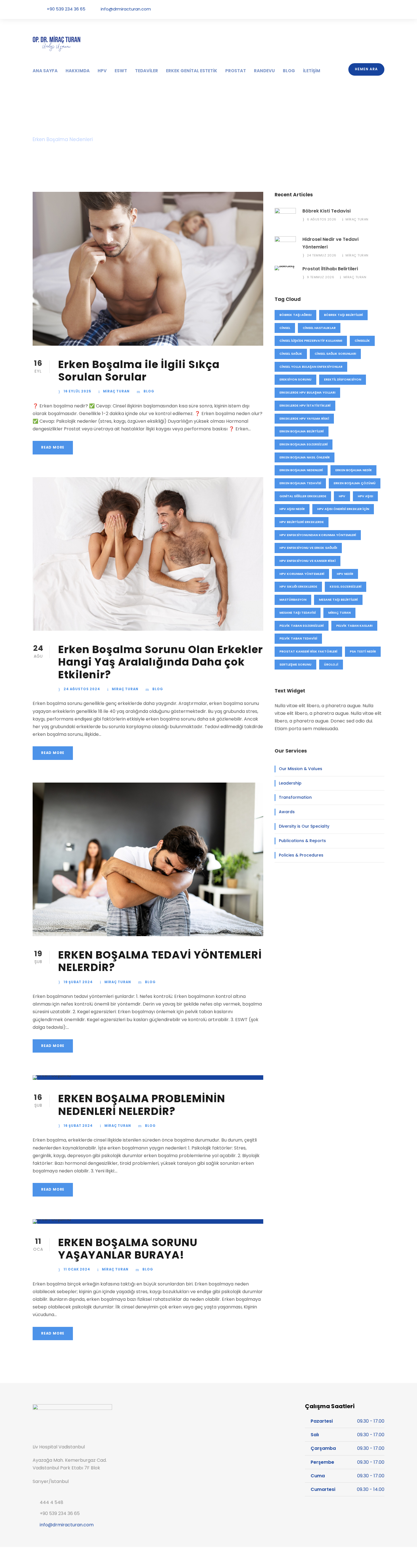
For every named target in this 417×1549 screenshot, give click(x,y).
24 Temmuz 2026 (321, 255)
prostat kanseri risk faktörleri (308, 651)
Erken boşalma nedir (353, 470)
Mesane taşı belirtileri (338, 599)
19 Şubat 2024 (78, 982)
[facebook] (351, 9)
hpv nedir (345, 573)
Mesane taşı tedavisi (297, 612)
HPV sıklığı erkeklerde (298, 586)
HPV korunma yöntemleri (301, 573)
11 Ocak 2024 (77, 1269)
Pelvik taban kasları (354, 625)
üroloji (331, 664)
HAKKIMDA (78, 71)
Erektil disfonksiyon (342, 379)
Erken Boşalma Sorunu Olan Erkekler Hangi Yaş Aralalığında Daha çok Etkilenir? (160, 662)
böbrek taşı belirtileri (343, 315)
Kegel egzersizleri (345, 586)
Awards (287, 812)
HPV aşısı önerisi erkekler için (343, 509)
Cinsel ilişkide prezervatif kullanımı (310, 340)
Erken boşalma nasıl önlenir (304, 457)
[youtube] (374, 9)
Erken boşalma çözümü (355, 483)
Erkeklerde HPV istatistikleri (304, 405)
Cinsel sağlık (290, 353)
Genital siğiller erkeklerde (302, 496)
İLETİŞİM (311, 71)
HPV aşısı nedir (292, 509)
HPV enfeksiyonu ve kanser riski (307, 560)
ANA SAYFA (45, 71)
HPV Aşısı (365, 496)
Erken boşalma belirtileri (301, 431)
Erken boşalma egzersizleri (303, 444)
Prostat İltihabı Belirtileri (330, 268)
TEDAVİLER (146, 71)
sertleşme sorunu (295, 664)
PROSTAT (235, 71)
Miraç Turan (116, 391)
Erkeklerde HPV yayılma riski (304, 418)
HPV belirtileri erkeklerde (301, 522)
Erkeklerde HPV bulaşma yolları (307, 392)
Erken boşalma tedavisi (300, 483)
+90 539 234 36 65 (66, 9)
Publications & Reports (302, 840)
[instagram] (382, 9)
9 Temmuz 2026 (320, 277)
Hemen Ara (366, 69)
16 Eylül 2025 (77, 391)
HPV (102, 71)
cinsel (284, 328)
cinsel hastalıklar (319, 328)
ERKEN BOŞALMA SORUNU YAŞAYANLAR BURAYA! (127, 1248)
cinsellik (362, 340)
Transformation (295, 797)
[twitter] (366, 9)
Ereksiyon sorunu (295, 379)
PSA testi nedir (363, 651)
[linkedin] (359, 9)
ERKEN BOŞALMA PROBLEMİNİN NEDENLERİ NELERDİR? (141, 1104)
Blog (149, 391)
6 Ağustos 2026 (321, 219)
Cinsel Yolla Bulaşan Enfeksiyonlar (310, 366)
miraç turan (339, 612)
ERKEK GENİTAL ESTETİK (191, 71)
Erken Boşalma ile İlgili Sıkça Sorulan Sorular (139, 370)
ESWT (121, 71)
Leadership (290, 783)
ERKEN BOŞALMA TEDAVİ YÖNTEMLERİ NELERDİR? (160, 961)
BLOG (289, 71)
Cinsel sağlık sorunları (335, 353)
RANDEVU (264, 71)
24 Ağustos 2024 (82, 689)
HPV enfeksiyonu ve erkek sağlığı (308, 547)
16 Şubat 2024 (78, 1125)
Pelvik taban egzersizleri (301, 625)
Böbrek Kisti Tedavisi (326, 211)
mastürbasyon (292, 599)
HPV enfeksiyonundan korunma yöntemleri (317, 535)
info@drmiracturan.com (126, 9)
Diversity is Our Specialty (304, 826)
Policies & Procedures (301, 855)
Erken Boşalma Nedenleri (301, 470)
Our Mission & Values (300, 769)
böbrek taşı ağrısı (295, 315)
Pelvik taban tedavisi (298, 638)
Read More (52, 447)
